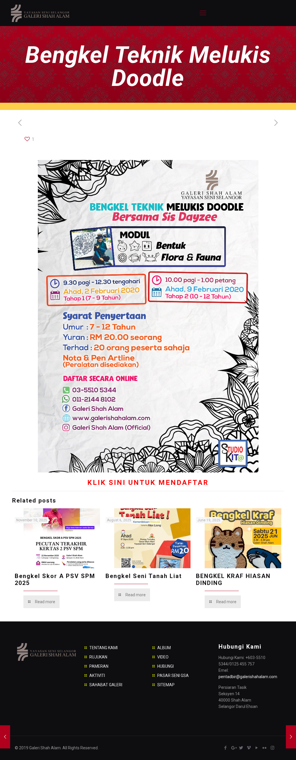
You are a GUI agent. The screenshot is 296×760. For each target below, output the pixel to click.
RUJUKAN (98, 657)
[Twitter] (241, 747)
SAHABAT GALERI (105, 684)
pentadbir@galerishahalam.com (248, 676)
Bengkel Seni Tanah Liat (144, 576)
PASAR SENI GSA (173, 675)
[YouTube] (257, 747)
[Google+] (233, 747)
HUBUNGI (165, 666)
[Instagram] (272, 747)
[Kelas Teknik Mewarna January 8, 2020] (291, 736)
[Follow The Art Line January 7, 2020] (5, 736)
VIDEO (163, 657)
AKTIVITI (97, 675)
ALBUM (164, 647)
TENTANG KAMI (103, 647)
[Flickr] (265, 747)
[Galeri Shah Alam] (40, 13)
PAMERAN (98, 666)
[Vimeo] (249, 747)
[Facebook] (226, 747)
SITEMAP (166, 684)
